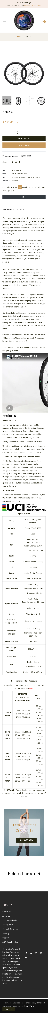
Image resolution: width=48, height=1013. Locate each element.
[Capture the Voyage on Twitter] (31, 953)
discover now (26, 840)
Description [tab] (8, 209)
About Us (6, 916)
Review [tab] (21, 209)
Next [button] (44, 101)
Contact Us (6, 911)
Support (5, 938)
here (31, 688)
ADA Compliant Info (10, 942)
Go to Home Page (24, 2)
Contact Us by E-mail (32, 5)
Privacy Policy (7, 925)
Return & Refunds (9, 920)
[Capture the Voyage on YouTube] (26, 957)
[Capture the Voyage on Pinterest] (36, 953)
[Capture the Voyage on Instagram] (41, 953)
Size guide (27, 156)
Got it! (9, 1009)
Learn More (29, 1006)
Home (18, 36)
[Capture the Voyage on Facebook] (26, 953)
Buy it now (24, 145)
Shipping (5, 933)
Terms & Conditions (10, 929)
